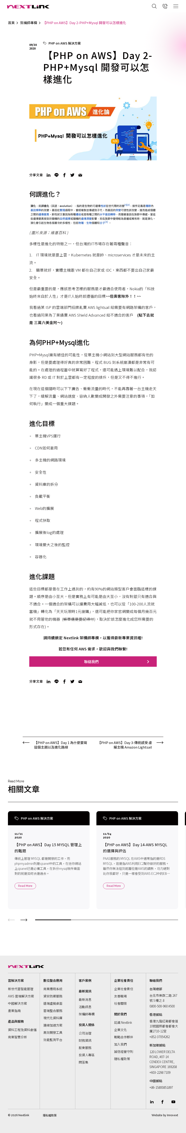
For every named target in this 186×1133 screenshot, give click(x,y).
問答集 (83, 1062)
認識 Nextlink (123, 1022)
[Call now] (165, 6)
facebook (64, 175)
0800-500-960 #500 (162, 1006)
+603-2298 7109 (159, 1072)
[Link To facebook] (162, 1102)
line (56, 175)
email (80, 175)
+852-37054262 (159, 1036)
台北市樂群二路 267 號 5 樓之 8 (163, 998)
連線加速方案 (52, 1025)
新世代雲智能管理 (20, 989)
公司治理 (85, 1033)
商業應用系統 (52, 989)
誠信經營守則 (123, 1051)
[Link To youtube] (173, 1102)
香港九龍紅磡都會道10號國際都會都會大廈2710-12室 (163, 1026)
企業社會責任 (123, 989)
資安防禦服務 (52, 996)
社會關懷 (120, 1003)
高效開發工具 (52, 1032)
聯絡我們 (91, 661)
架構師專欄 (28, 22)
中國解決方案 (17, 1003)
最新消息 (85, 999)
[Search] (154, 6)
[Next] (23, 919)
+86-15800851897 (161, 1087)
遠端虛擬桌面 (52, 1003)
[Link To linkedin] (151, 1102)
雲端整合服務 (52, 1010)
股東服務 (85, 1047)
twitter (72, 175)
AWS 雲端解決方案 (21, 996)
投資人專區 (87, 1055)
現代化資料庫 (52, 1018)
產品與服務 (16, 1021)
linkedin (48, 175)
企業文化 (120, 1029)
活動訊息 (85, 1006)
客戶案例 (85, 980)
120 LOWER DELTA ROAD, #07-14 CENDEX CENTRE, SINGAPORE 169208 (163, 1059)
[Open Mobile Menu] (175, 6)
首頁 (11, 22)
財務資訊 (85, 1040)
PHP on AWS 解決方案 (65, 43)
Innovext (172, 1115)
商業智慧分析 (17, 1037)
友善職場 (120, 996)
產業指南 (14, 1010)
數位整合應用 (52, 980)
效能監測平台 (52, 1039)
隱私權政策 (122, 1058)
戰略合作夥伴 (123, 1037)
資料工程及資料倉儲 (22, 1029)
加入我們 (120, 1044)
